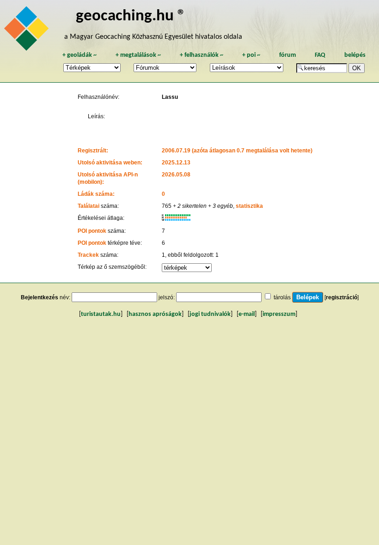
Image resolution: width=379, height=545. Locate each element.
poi (251, 55)
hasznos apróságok (155, 314)
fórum (287, 55)
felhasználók (201, 55)
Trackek (88, 255)
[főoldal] (27, 31)
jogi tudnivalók (210, 314)
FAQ (320, 55)
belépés (355, 55)
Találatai (88, 206)
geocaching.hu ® (131, 16)
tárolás (282, 297)
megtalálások (138, 55)
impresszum (279, 314)
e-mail (246, 314)
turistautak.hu (101, 314)
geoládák (79, 55)
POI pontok (92, 231)
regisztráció (341, 297)
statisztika (249, 206)
